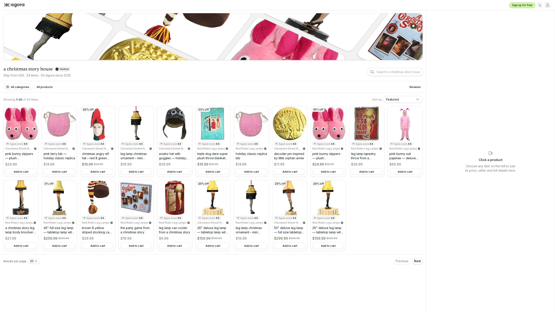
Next (417, 261)
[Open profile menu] (548, 5)
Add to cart (21, 171)
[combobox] (403, 99)
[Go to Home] (16, 5)
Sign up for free (522, 5)
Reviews (415, 87)
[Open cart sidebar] (540, 5)
